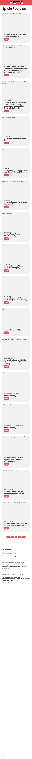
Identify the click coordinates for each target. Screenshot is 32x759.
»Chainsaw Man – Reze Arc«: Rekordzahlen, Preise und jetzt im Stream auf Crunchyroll (16, 578)
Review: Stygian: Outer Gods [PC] (15, 139)
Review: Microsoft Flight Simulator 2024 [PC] (13, 267)
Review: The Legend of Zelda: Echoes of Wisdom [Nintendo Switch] (15, 362)
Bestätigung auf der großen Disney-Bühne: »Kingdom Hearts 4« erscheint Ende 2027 (14, 566)
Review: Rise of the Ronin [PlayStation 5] (13, 427)
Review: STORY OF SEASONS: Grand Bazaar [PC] (15, 36)
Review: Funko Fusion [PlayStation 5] (12, 235)
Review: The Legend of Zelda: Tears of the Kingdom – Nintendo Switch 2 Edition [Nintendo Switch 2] (15, 105)
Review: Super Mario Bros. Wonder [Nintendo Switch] (14, 493)
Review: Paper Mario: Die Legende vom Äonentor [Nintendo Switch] (13, 460)
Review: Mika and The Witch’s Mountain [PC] (15, 203)
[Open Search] (28, 3)
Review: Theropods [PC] (10, 556)
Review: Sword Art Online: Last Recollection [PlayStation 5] (15, 525)
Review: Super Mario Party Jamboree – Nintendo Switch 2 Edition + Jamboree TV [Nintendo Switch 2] (16, 69)
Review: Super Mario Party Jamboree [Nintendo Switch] (15, 299)
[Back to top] (28, 755)
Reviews (6, 39)
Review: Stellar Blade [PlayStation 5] (12, 395)
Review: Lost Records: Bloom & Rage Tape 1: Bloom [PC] (16, 171)
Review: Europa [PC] (12, 330)
